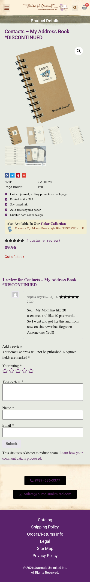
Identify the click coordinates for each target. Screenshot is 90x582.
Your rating (12, 366)
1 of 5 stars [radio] (5, 371)
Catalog (45, 519)
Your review (12, 381)
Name (8, 408)
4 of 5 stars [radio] (24, 371)
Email (8, 425)
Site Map (45, 548)
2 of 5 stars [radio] (11, 371)
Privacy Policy (45, 555)
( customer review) (42, 240)
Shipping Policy (45, 527)
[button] (6, 8)
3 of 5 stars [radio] (18, 371)
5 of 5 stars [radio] (31, 371)
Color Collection (53, 223)
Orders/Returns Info (45, 534)
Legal (45, 541)
